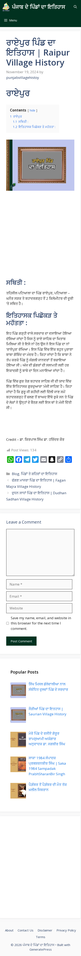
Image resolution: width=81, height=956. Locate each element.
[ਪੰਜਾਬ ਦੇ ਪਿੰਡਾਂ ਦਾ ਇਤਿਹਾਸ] (6, 7)
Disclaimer (45, 930)
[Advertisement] (40, 236)
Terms (40, 937)
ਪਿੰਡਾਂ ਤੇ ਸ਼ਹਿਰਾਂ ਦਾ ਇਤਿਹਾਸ (39, 473)
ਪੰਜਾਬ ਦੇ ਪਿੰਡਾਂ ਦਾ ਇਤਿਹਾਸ (38, 6)
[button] (75, 7)
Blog (15, 473)
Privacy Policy (66, 930)
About (9, 930)
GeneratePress (40, 949)
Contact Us (25, 930)
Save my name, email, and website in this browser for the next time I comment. (41, 623)
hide (32, 110)
